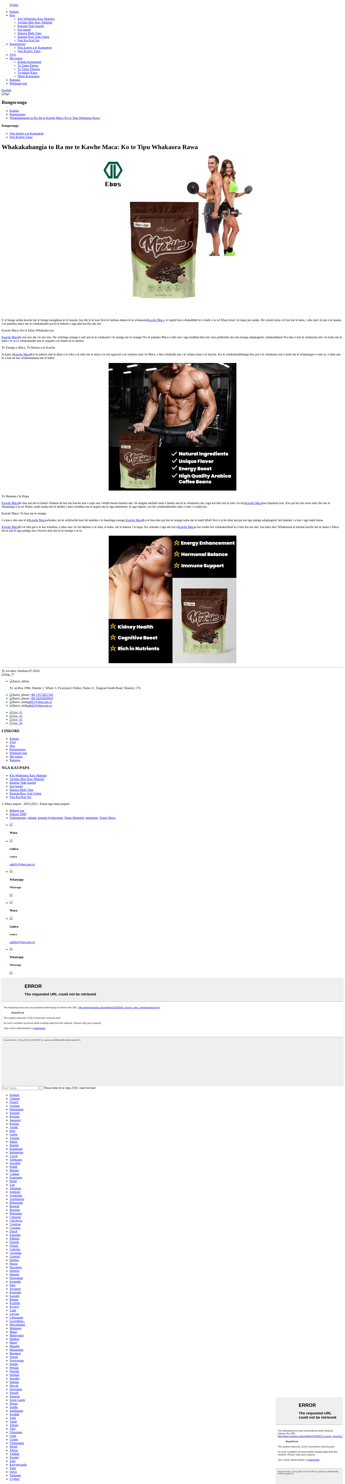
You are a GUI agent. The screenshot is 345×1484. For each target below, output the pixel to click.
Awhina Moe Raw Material (35, 22)
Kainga (14, 11)
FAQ (13, 54)
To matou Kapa (27, 72)
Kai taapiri (24, 29)
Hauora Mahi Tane (29, 33)
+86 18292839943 (41, 698)
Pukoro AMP (18, 814)
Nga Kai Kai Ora (28, 40)
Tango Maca (107, 817)
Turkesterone (18, 817)
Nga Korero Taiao (29, 51)
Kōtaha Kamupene (29, 62)
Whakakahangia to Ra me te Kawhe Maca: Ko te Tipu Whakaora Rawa (55, 118)
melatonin (91, 817)
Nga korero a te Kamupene (35, 47)
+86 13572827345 (41, 694)
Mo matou (16, 58)
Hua (12, 15)
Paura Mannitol (74, 817)
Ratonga (15, 80)
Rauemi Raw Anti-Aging (33, 36)
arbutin (32, 817)
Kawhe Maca (155, 320)
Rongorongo (18, 44)
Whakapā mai (18, 83)
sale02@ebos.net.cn (39, 705)
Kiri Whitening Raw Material (36, 19)
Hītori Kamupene (29, 76)
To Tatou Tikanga (29, 69)
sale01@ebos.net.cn (39, 702)
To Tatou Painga (28, 65)
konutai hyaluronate (50, 817)
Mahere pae (17, 810)
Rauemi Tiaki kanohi (31, 26)
